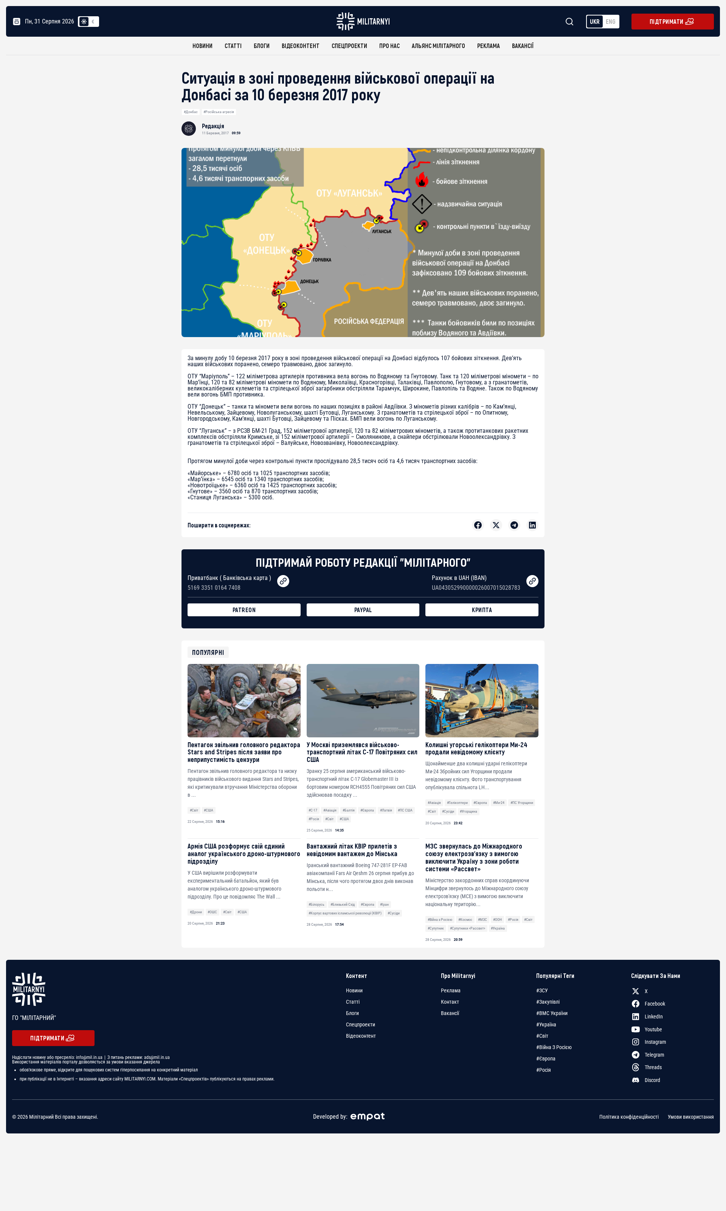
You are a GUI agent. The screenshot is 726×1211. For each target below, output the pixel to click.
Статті (233, 45)
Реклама (488, 45)
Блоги (262, 45)
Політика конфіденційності (629, 1116)
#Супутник (436, 928)
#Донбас (191, 112)
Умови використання (691, 1116)
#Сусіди (448, 811)
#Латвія (386, 810)
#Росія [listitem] (543, 1070)
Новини (202, 45)
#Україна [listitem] (546, 1024)
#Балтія (349, 810)
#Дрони (196, 912)
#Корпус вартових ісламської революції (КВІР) (345, 913)
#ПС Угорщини (521, 803)
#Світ (194, 810)
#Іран (384, 904)
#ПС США (405, 810)
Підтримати (667, 21)
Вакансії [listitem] (450, 1013)
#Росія (314, 819)
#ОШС (212, 912)
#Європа (367, 810)
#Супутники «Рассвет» (467, 928)
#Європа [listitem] (545, 1059)
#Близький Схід (342, 904)
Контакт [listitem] (450, 1002)
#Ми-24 (498, 803)
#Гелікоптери (457, 803)
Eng (611, 21)
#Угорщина (468, 811)
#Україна (498, 928)
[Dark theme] (93, 21)
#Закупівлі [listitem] (548, 1002)
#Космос (465, 919)
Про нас (389, 45)
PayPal (363, 609)
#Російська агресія (218, 112)
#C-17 (313, 810)
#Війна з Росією (440, 919)
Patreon (244, 609)
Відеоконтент (301, 45)
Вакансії (523, 45)
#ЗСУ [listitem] (542, 990)
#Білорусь (316, 904)
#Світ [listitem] (542, 1036)
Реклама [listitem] (451, 990)
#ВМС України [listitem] (552, 1013)
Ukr (595, 21)
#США (208, 810)
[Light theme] (83, 21)
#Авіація (330, 810)
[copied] (283, 581)
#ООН (497, 919)
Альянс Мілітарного (438, 45)
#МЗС (482, 919)
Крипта (482, 609)
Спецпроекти (349, 45)
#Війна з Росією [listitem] (554, 1047)
